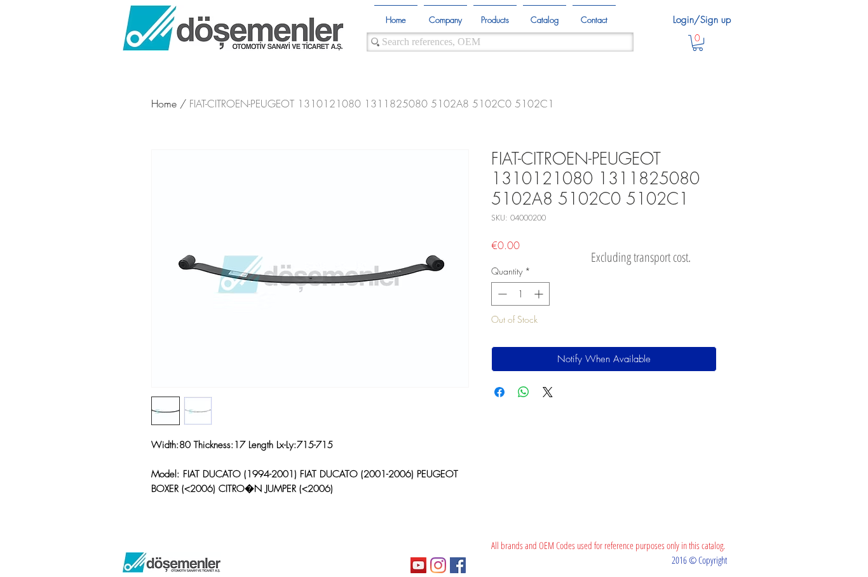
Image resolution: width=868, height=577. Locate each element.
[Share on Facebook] (499, 392)
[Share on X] (547, 392)
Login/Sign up (702, 19)
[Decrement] (501, 294)
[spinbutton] (520, 294)
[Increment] (540, 294)
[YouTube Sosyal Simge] (418, 565)
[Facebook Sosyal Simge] (458, 565)
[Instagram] (438, 565)
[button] (697, 43)
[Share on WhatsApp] (523, 392)
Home (164, 104)
